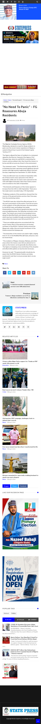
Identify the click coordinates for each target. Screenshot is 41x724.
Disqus (14, 486)
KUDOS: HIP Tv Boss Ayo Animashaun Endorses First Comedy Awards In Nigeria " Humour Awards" (24, 651)
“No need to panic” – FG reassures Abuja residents (19, 111)
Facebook (23, 486)
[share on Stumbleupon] (28, 273)
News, (23, 120)
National (6, 613)
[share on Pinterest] (24, 273)
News (9, 100)
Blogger (6, 486)
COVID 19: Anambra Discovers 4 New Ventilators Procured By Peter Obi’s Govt (24, 625)
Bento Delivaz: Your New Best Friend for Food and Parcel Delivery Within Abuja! (24, 638)
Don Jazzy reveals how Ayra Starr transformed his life (20, 447)
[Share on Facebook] (4, 273)
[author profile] (4, 122)
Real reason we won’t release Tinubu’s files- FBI (17, 390)
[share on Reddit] (33, 273)
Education (5, 365)
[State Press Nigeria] (20, 26)
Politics (14, 613)
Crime (4, 392)
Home (5, 100)
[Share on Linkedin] (19, 273)
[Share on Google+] (14, 273)
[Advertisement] (20, 64)
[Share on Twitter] (9, 273)
